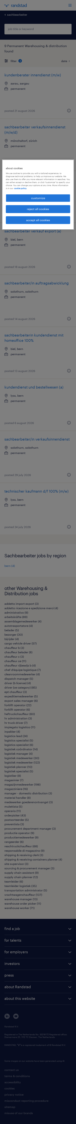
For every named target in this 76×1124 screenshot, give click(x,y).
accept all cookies (38, 220)
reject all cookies (38, 209)
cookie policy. (20, 188)
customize (38, 198)
